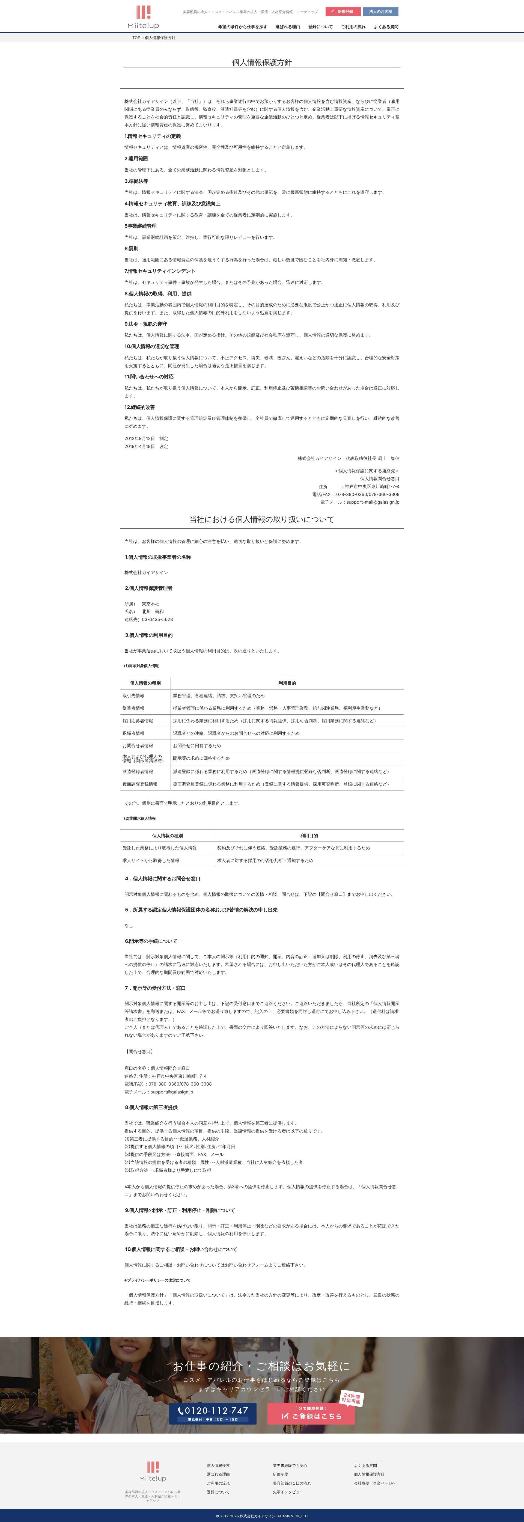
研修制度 (280, 1474)
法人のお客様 (380, 11)
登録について (320, 26)
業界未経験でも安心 (290, 1465)
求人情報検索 (218, 1465)
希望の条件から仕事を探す (242, 26)
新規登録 (345, 11)
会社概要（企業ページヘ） (377, 1483)
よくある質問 (386, 26)
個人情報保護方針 (369, 1474)
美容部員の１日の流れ (292, 1483)
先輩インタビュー (288, 1492)
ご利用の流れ (353, 26)
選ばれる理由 (288, 26)
